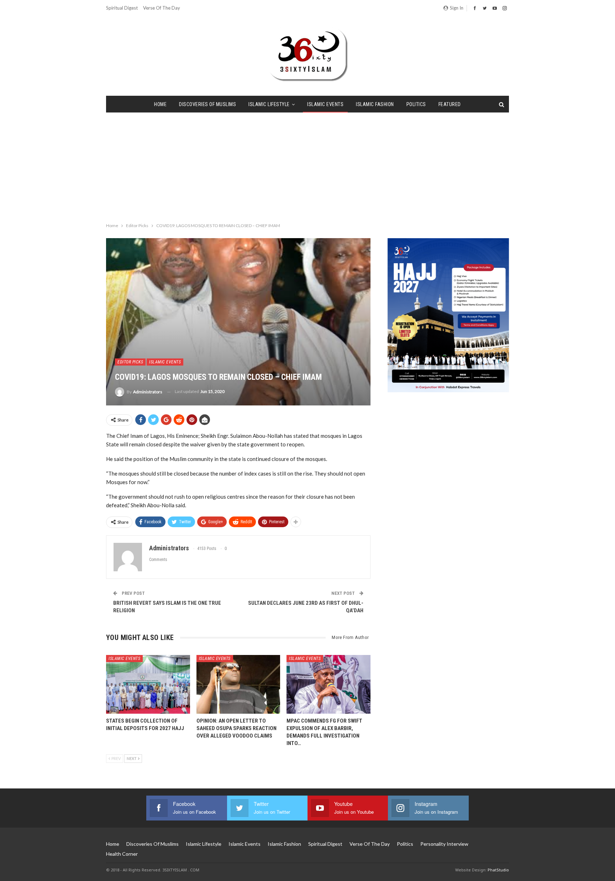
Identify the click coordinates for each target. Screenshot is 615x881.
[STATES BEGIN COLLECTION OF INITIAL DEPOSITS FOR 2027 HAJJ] (148, 684)
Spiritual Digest (122, 8)
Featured (449, 104)
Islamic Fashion (375, 104)
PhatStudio (498, 869)
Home (160, 104)
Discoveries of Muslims (207, 104)
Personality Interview (444, 844)
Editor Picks (130, 362)
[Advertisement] (307, 166)
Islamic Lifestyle (269, 104)
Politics (416, 104)
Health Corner (122, 854)
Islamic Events (325, 104)
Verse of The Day (161, 8)
